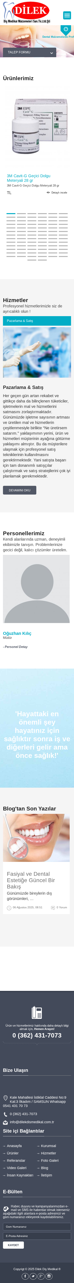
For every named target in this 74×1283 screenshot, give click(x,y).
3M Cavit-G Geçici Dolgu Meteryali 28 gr (28, 178)
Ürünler (13, 1153)
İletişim (46, 1175)
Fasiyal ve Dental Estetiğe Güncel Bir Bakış (31, 880)
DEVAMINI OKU (19, 490)
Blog (44, 1168)
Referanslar (16, 1161)
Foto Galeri (50, 1161)
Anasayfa (14, 1146)
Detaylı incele (59, 192)
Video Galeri (16, 1168)
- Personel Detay (15, 647)
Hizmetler (48, 1153)
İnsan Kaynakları (20, 1175)
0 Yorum (62, 907)
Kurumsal (48, 1146)
